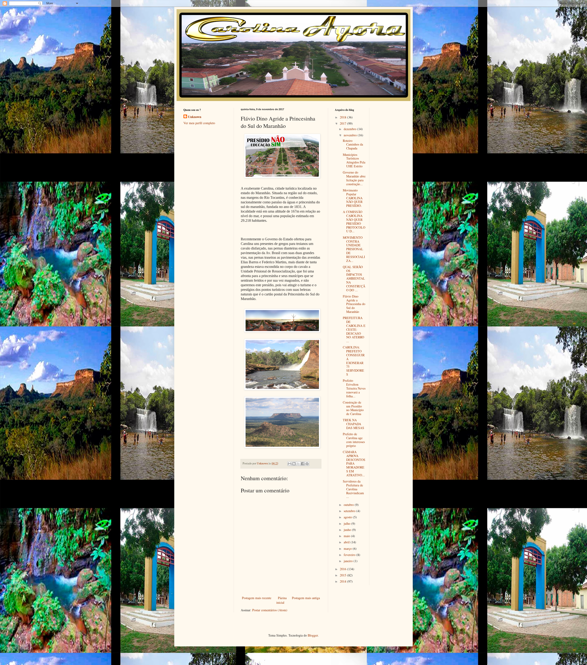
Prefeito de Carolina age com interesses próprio (354, 440)
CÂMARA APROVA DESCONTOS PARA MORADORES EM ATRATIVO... (354, 463)
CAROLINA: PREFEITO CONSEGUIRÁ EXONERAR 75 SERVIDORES (354, 360)
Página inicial (281, 600)
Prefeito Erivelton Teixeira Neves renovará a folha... (354, 388)
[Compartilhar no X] (298, 463)
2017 (343, 123)
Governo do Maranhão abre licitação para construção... (354, 178)
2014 (343, 581)
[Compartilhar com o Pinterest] (307, 463)
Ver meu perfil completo (199, 123)
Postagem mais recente (256, 598)
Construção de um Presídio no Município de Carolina (353, 408)
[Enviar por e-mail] (289, 463)
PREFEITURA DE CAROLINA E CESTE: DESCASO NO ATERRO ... (354, 329)
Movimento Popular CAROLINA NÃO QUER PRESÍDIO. (353, 198)
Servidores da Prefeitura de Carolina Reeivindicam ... (353, 489)
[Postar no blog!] (294, 463)
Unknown (194, 117)
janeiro (349, 561)
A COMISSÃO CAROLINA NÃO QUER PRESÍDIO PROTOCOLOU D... (354, 221)
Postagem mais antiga (306, 598)
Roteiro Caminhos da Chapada (353, 144)
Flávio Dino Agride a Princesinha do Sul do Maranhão (354, 304)
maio (347, 536)
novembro (351, 135)
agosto (348, 517)
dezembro (350, 129)
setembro (350, 511)
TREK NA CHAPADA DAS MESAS (353, 424)
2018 (343, 117)
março (348, 548)
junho (348, 530)
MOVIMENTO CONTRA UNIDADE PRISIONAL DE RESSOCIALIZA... (354, 249)
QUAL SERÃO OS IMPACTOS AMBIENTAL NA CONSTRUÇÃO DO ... (354, 278)
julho (347, 523)
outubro (349, 504)
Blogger (313, 635)
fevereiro (350, 555)
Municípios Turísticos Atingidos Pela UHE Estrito (354, 160)
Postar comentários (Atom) (269, 610)
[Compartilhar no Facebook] (302, 463)
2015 (343, 575)
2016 (343, 569)
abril (347, 542)
